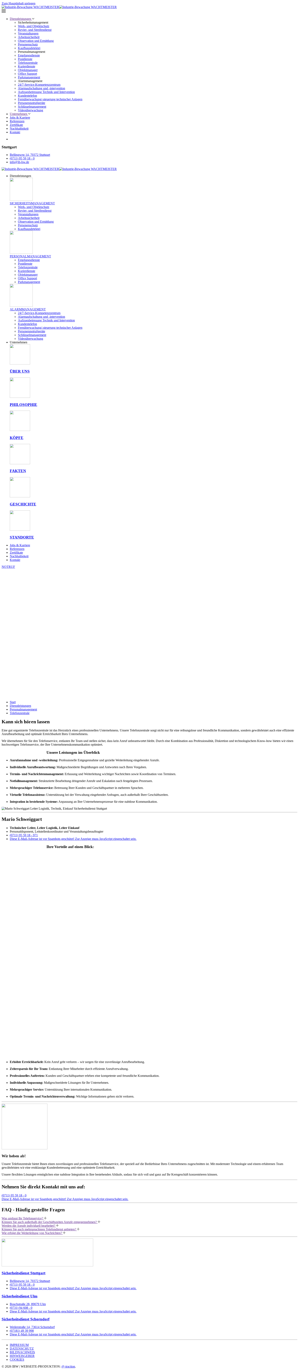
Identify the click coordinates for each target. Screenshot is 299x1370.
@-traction (68, 1366)
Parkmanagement (29, 77)
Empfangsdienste (29, 55)
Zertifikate (16, 125)
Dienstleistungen (20, 705)
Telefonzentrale (28, 62)
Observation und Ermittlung (36, 40)
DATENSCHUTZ (22, 1348)
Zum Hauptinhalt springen (18, 3)
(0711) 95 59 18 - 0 (14, 1195)
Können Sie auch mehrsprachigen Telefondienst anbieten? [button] (39, 1229)
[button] (149, 11)
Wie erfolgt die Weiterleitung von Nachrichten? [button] (32, 1233)
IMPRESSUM (19, 1345)
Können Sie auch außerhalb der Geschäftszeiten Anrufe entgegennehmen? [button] (50, 1222)
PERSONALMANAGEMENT (30, 256)
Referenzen (17, 121)
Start (13, 702)
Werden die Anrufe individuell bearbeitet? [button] (29, 1225)
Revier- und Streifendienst (34, 29)
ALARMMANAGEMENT (28, 309)
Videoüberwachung (30, 110)
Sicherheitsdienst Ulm (19, 1296)
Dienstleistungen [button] (21, 19)
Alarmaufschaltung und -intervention (41, 88)
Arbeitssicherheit (28, 37)
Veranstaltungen (28, 33)
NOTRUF (8, 566)
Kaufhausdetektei (29, 48)
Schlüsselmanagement (32, 106)
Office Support (27, 73)
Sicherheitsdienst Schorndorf (25, 1319)
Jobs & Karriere (20, 117)
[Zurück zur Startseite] (59, 7)
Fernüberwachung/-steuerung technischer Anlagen (50, 99)
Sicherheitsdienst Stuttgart (23, 1273)
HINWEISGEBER (22, 1356)
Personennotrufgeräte (31, 103)
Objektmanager (28, 70)
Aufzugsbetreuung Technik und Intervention (46, 92)
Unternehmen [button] (19, 114)
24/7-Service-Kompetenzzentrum (39, 84)
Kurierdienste (26, 66)
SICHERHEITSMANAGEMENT (32, 203)
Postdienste (25, 59)
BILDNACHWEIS (22, 1352)
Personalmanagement (23, 709)
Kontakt (15, 132)
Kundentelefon (27, 95)
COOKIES (17, 1359)
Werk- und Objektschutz (33, 26)
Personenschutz (28, 44)
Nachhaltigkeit (19, 128)
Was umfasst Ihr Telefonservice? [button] (23, 1218)
